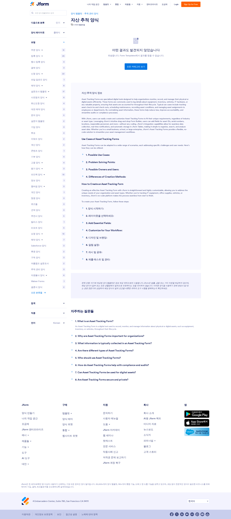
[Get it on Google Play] (196, 414)
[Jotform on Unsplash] (207, 514)
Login (176, 4)
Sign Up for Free (191, 4)
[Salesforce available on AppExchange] (196, 432)
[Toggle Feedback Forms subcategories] (44, 174)
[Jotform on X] (177, 514)
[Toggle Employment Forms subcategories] (42, 162)
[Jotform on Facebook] (172, 514)
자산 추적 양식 (85, 20)
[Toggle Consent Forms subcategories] (46, 97)
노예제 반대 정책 (89, 514)
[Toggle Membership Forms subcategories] (44, 186)
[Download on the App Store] (196, 423)
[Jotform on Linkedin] (182, 514)
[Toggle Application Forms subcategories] (42, 73)
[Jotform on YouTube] (202, 514)
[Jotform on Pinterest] (197, 514)
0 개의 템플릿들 (79, 25)
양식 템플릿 (76, 13)
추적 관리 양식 (91, 13)
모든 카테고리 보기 (136, 66)
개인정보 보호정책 (44, 514)
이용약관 (26, 514)
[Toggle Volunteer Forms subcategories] (46, 275)
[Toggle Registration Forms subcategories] (42, 56)
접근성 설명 (71, 514)
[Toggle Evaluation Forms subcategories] (42, 168)
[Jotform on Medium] (187, 514)
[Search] (32, 13)
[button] (48, 23)
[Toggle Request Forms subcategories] (42, 233)
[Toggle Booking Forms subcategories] (42, 85)
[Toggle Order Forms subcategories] (42, 50)
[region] (48, 173)
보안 (59, 514)
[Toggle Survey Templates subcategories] (48, 91)
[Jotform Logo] (40, 4)
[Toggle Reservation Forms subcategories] (42, 239)
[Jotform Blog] (192, 514)
